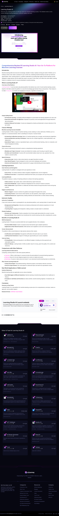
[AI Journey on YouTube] (58, 513)
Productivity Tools (23, 487)
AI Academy (21, 1)
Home (2, 6)
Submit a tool (51, 489)
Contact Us (51, 487)
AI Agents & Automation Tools (26, 491)
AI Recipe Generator (12, 434)
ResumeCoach (40, 335)
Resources (31, 1)
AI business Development (39, 501)
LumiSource (39, 359)
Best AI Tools (51, 495)
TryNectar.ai (39, 397)
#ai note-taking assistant (7, 366)
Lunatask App (11, 359)
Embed (14, 24)
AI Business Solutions (24, 499)
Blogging (36, 489)
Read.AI (38, 434)
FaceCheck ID (40, 384)
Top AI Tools (36, 495)
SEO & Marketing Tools (24, 505)
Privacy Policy (41, 513)
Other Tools (22, 489)
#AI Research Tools (7, 341)
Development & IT (23, 497)
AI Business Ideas (37, 497)
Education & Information (25, 501)
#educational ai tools (35, 379)
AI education (9, 90)
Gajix (8, 409)
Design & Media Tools (24, 495)
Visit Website (5, 27)
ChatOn (38, 347)
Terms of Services (48, 513)
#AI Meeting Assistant (35, 441)
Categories (26, 1)
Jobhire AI (10, 335)
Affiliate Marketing (38, 487)
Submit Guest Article (44, 1)
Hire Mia (9, 372)
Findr (8, 447)
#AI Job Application (14, 341)
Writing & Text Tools (24, 493)
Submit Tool (37, 1)
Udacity (7, 257)
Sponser (50, 493)
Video (35, 493)
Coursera (7, 255)
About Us (50, 497)
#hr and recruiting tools (7, 391)
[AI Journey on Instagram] (53, 513)
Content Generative (38, 491)
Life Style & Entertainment (25, 503)
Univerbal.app (39, 372)
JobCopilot (10, 384)
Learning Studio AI (29, 66)
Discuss (3, 24)
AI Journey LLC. (10, 513)
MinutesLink (10, 347)
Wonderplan (10, 397)
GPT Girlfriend (11, 422)
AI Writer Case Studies (16, 291)
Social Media (37, 503)
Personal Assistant (11, 15)
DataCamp (7, 259)
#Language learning (43, 379)
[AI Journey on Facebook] (56, 513)
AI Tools (16, 1)
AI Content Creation (38, 499)
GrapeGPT (39, 409)
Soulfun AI (38, 422)
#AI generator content (35, 366)
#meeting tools (6, 354)
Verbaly (38, 447)
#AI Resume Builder (35, 341)
